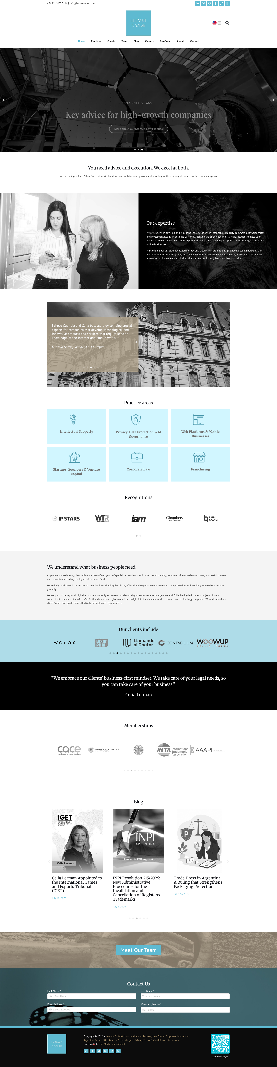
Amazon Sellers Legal (120, 1040)
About (180, 41)
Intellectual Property (76, 431)
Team (124, 41)
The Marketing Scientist (112, 1044)
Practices (96, 41)
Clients (111, 41)
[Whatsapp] (227, 3)
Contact (194, 41)
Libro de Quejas (220, 1056)
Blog (136, 41)
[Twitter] (203, 3)
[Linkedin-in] (197, 3)
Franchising (200, 469)
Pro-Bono (165, 41)
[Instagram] (209, 3)
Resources (173, 1040)
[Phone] (221, 3)
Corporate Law (138, 469)
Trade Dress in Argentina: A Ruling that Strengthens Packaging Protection (137, 882)
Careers (149, 41)
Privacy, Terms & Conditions (150, 1040)
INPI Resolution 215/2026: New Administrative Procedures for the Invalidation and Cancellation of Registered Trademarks (76, 889)
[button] (227, 23)
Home (81, 41)
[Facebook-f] (215, 3)
